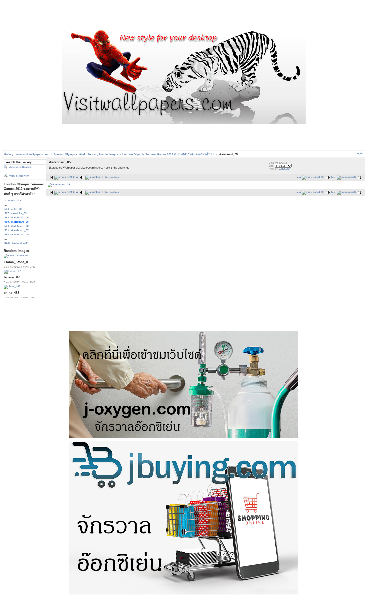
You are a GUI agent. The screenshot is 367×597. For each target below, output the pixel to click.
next (298, 177)
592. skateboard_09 (16, 234)
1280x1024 (284, 169)
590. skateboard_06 (16, 226)
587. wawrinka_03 (15, 213)
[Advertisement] (183, 16)
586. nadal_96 (13, 209)
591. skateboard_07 (16, 230)
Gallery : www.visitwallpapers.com (26, 154)
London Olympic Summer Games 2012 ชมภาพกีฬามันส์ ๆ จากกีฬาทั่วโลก (168, 154)
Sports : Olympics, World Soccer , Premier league (86, 154)
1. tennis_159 (12, 200)
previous (114, 177)
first (75, 177)
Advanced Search (20, 167)
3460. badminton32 (16, 243)
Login (359, 153)
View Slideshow (19, 175)
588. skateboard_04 (16, 217)
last (333, 177)
